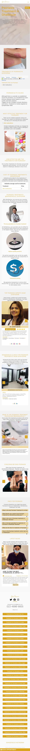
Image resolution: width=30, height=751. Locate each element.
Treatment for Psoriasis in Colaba (15, 622)
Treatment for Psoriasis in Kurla (15, 630)
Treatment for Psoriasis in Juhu (15, 650)
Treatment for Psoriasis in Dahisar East (15, 728)
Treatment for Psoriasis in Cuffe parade (15, 659)
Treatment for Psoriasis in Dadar (15, 638)
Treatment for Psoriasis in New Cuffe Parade (15, 679)
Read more (15, 584)
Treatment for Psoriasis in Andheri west (15, 626)
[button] (28, 2)
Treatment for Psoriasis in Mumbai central (15, 720)
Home (3, 77)
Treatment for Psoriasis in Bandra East (15, 695)
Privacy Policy (21, 747)
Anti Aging (5, 338)
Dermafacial (22, 338)
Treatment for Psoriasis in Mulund (15, 724)
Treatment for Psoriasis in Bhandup (15, 691)
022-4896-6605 (15, 606)
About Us (15, 609)
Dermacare (17, 338)
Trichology (4, 339)
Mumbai (8, 77)
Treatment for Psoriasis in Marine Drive (15, 667)
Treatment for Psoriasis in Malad (15, 646)
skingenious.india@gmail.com (15, 604)
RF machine (5, 398)
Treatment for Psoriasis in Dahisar (15, 736)
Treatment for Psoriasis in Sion (15, 671)
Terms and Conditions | (11, 747)
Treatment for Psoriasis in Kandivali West (15, 716)
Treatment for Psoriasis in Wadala (15, 675)
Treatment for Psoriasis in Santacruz (15, 707)
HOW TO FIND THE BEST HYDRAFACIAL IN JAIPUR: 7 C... (13, 572)
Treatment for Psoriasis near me (15, 614)
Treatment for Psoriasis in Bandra (15, 703)
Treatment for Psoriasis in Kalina (15, 634)
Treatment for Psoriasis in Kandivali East (15, 712)
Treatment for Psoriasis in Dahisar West (15, 732)
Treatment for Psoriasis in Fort (15, 655)
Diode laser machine (13, 398)
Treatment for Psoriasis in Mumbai (15, 618)
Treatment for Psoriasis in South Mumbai (15, 687)
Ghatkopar (14, 77)
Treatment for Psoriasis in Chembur (15, 642)
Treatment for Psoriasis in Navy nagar (15, 663)
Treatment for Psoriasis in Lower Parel (15, 683)
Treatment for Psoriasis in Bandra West (15, 699)
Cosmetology (11, 338)
